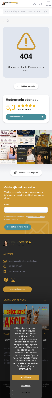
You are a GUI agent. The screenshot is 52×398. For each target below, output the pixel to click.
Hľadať (45, 11)
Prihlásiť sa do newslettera (17, 227)
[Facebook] (5, 279)
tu (30, 369)
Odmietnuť (25, 392)
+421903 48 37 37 (17, 271)
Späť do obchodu (28, 86)
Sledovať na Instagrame (28, 173)
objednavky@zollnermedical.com (23, 261)
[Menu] (48, 3)
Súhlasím (27, 377)
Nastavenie (25, 385)
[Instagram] (12, 279)
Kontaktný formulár (17, 289)
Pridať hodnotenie (16, 117)
